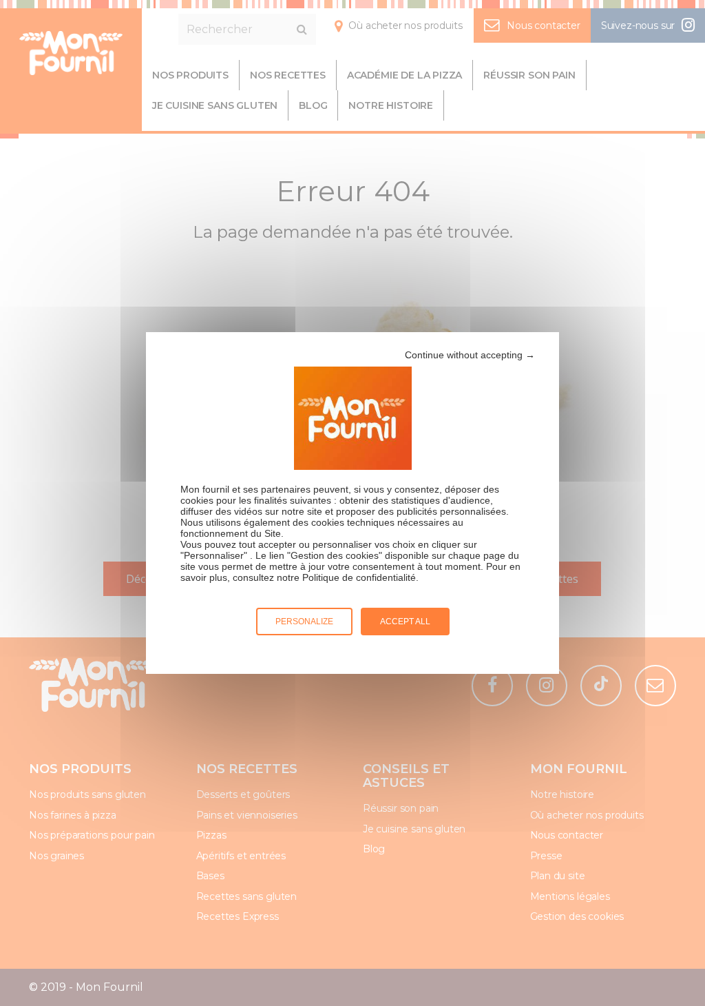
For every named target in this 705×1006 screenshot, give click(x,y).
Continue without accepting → (470, 354)
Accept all (405, 621)
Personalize (304, 621)
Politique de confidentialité (359, 577)
